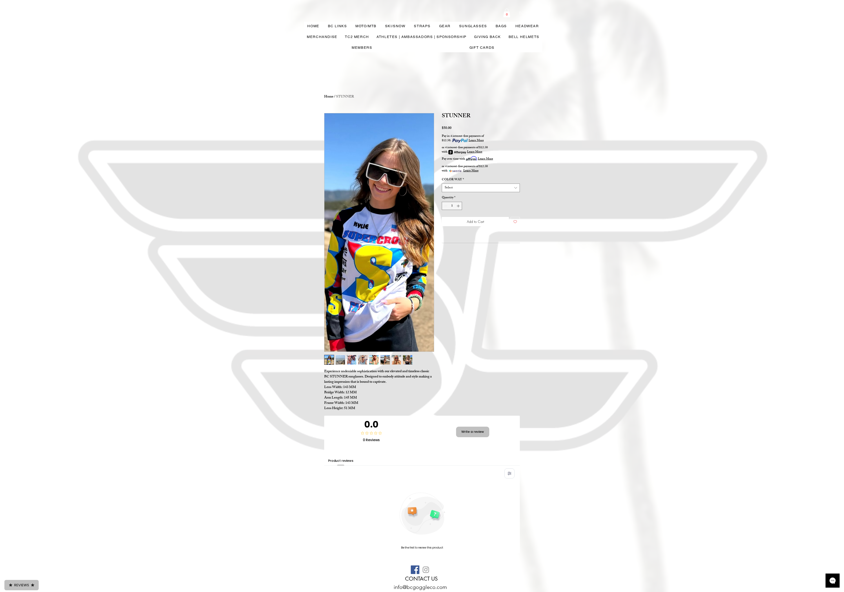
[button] (506, 13)
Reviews (21, 585)
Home (328, 97)
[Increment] (458, 206)
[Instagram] (426, 569)
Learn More (476, 141)
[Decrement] (445, 206)
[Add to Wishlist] (515, 221)
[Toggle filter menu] (509, 473)
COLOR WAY (453, 180)
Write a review (472, 432)
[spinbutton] (452, 206)
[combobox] (481, 188)
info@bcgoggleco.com (420, 587)
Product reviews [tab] (340, 460)
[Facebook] (415, 569)
